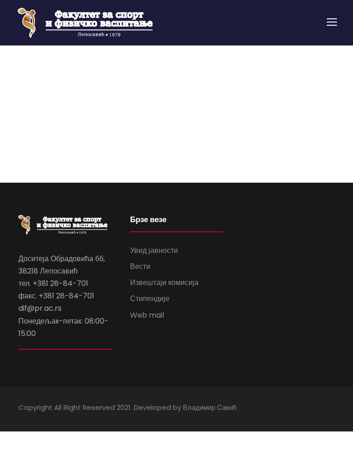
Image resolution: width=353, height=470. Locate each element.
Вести (140, 266)
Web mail (147, 315)
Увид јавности (154, 250)
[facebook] (299, 409)
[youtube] (315, 409)
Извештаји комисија (164, 282)
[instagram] (331, 409)
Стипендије (150, 298)
